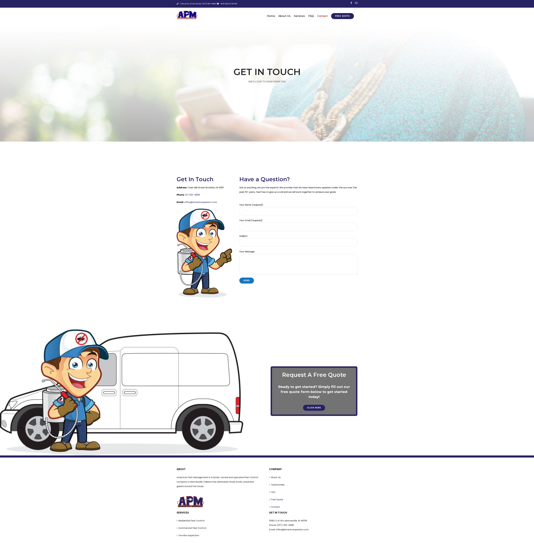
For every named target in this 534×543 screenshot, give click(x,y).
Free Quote (277, 499)
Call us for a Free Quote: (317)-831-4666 (198, 3)
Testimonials (278, 484)
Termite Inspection (188, 535)
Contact (275, 506)
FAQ (273, 492)
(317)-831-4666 (285, 525)
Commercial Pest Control (192, 528)
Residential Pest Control (191, 520)
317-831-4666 (192, 194)
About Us (276, 477)
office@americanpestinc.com (200, 202)
